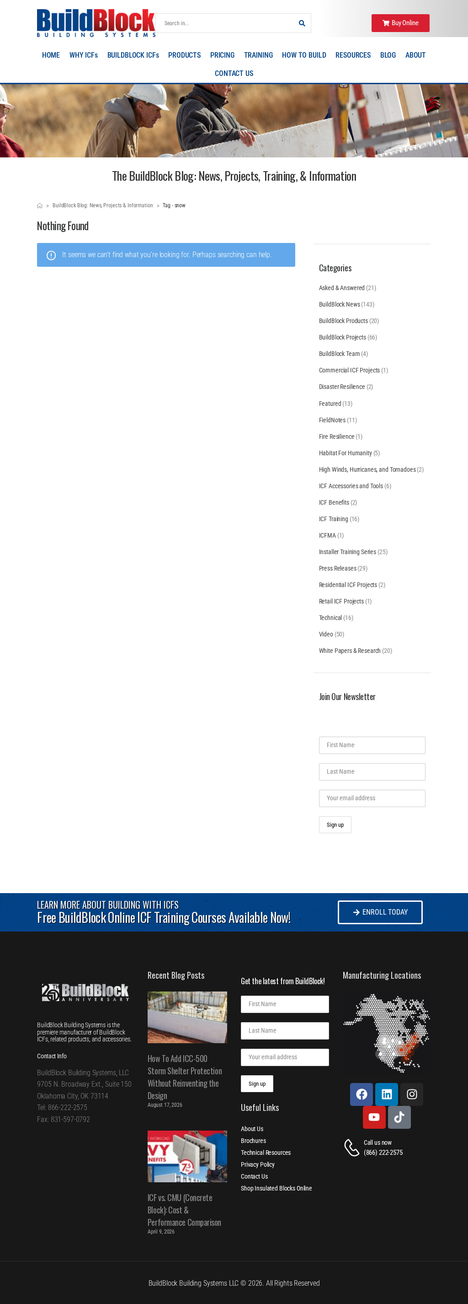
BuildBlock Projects (342, 337)
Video (326, 634)
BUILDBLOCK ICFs (133, 55)
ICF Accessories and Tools (351, 486)
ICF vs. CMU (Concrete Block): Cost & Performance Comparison (184, 1209)
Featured (330, 403)
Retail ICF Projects (341, 601)
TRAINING (258, 55)
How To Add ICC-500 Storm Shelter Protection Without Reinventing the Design (185, 1076)
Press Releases (337, 568)
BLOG (388, 55)
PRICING (222, 55)
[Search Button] (301, 23)
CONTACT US (234, 73)
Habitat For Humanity (345, 453)
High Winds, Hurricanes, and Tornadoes (367, 469)
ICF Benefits (334, 502)
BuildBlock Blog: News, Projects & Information (103, 205)
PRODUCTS (184, 55)
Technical (330, 617)
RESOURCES (353, 55)
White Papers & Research (350, 650)
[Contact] (353, 1148)
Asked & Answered (342, 287)
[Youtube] (374, 1117)
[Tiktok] (399, 1117)
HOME (51, 55)
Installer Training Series (348, 551)
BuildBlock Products (343, 320)
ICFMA (327, 535)
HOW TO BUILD (304, 55)
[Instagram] (411, 1094)
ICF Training (333, 519)
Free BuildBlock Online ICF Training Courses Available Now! (163, 917)
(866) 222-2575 (383, 1152)
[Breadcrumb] (40, 206)
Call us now (378, 1142)
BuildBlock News (339, 304)
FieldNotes (332, 420)
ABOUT (415, 55)
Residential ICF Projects (348, 584)
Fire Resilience (337, 436)
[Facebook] (361, 1094)
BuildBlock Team (339, 353)
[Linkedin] (386, 1094)
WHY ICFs (83, 55)
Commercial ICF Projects (349, 370)
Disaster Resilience (342, 386)
